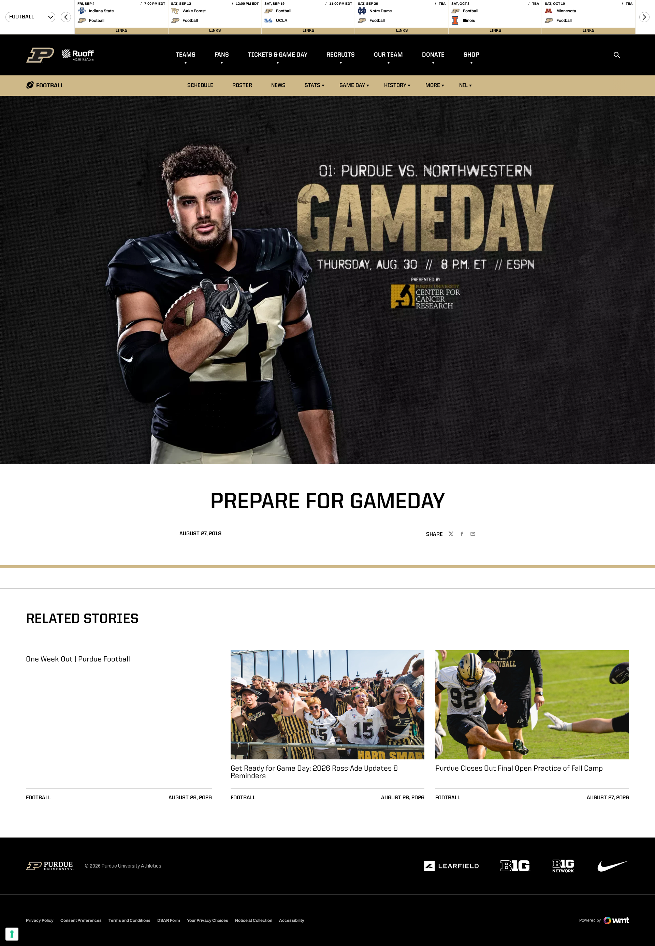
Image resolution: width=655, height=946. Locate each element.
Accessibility (291, 920)
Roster (242, 85)
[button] (66, 17)
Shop (471, 55)
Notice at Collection (253, 920)
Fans (222, 55)
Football (38, 798)
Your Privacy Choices (207, 920)
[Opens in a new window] (451, 866)
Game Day (352, 85)
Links (121, 31)
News (278, 85)
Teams (185, 55)
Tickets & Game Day (277, 55)
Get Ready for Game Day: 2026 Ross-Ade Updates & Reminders (314, 772)
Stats (312, 85)
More (432, 85)
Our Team (388, 55)
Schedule (200, 85)
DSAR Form (168, 920)
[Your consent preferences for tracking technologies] (11, 934)
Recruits (340, 55)
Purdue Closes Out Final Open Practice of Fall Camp (519, 768)
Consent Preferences (81, 920)
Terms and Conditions (129, 920)
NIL (463, 85)
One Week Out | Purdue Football (78, 659)
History (395, 85)
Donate (433, 55)
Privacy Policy (40, 920)
